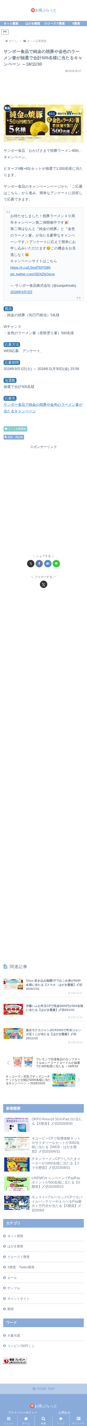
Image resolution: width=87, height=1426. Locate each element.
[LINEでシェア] (56, 563)
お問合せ (64, 1412)
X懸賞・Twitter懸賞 (20, 1267)
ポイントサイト (18, 1298)
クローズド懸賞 (18, 1257)
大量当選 (13, 1335)
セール (12, 1277)
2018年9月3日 (21, 292)
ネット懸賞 (15, 1236)
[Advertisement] (43, 87)
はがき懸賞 (15, 1246)
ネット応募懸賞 (17, 428)
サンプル (13, 1288)
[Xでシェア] (30, 563)
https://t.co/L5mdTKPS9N (30, 268)
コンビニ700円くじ (21, 1346)
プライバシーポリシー (22, 1412)
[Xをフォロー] (43, 584)
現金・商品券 (15, 437)
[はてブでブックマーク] (48, 563)
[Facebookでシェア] (39, 563)
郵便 (10, 1309)
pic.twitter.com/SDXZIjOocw (32, 274)
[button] (78, 872)
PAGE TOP (45, 1389)
